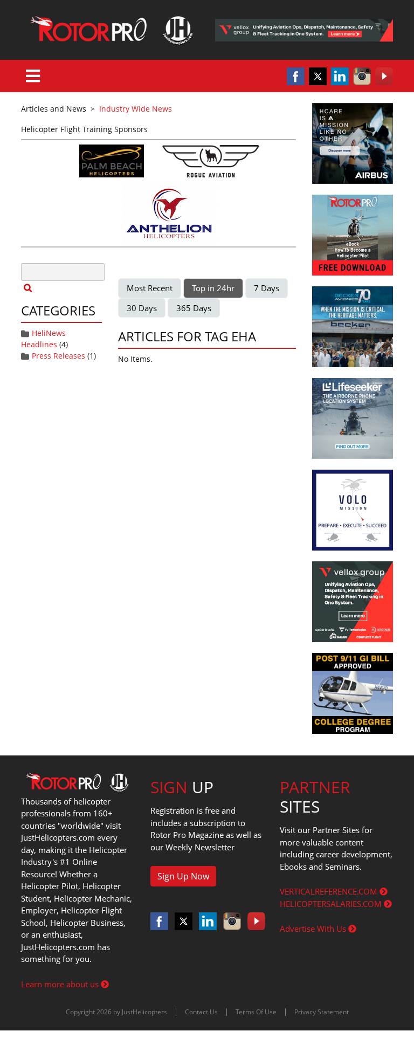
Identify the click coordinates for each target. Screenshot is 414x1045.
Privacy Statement (321, 1011)
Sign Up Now (183, 876)
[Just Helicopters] (110, 30)
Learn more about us (61, 984)
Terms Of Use (256, 1011)
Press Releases (58, 355)
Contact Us (201, 1011)
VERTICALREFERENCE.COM (330, 891)
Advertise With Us (314, 928)
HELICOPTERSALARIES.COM (332, 903)
